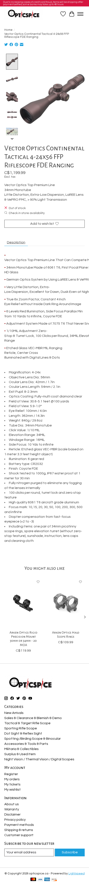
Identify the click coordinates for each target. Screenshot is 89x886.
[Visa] (40, 880)
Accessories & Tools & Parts (26, 743)
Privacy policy (15, 819)
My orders (12, 779)
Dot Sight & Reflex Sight (23, 733)
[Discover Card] (54, 880)
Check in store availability (27, 213)
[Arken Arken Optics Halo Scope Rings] (66, 603)
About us (11, 804)
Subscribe (70, 852)
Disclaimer (12, 814)
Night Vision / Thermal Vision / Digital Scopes (39, 759)
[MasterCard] (33, 880)
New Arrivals (14, 713)
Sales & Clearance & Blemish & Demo (33, 718)
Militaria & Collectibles (21, 749)
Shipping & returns (18, 830)
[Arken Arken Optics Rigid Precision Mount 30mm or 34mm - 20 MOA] (23, 603)
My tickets (12, 784)
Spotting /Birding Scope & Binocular (32, 738)
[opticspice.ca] (23, 14)
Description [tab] (16, 242)
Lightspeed (76, 873)
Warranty (11, 809)
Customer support (18, 835)
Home (8, 29)
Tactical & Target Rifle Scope (27, 723)
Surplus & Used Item (20, 754)
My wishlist (12, 789)
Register (11, 774)
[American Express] (47, 880)
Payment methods (19, 824)
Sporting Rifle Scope (20, 728)
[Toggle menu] (80, 14)
